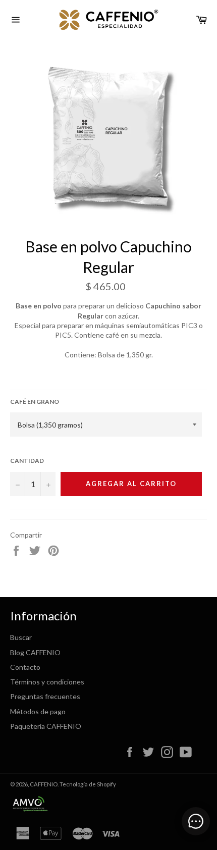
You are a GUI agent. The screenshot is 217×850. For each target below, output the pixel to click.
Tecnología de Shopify (88, 784)
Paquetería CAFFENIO (45, 726)
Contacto (25, 667)
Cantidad (27, 460)
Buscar (21, 637)
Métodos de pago (38, 711)
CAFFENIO (44, 784)
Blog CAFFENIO (35, 652)
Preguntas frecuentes (45, 696)
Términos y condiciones (47, 681)
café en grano (34, 401)
